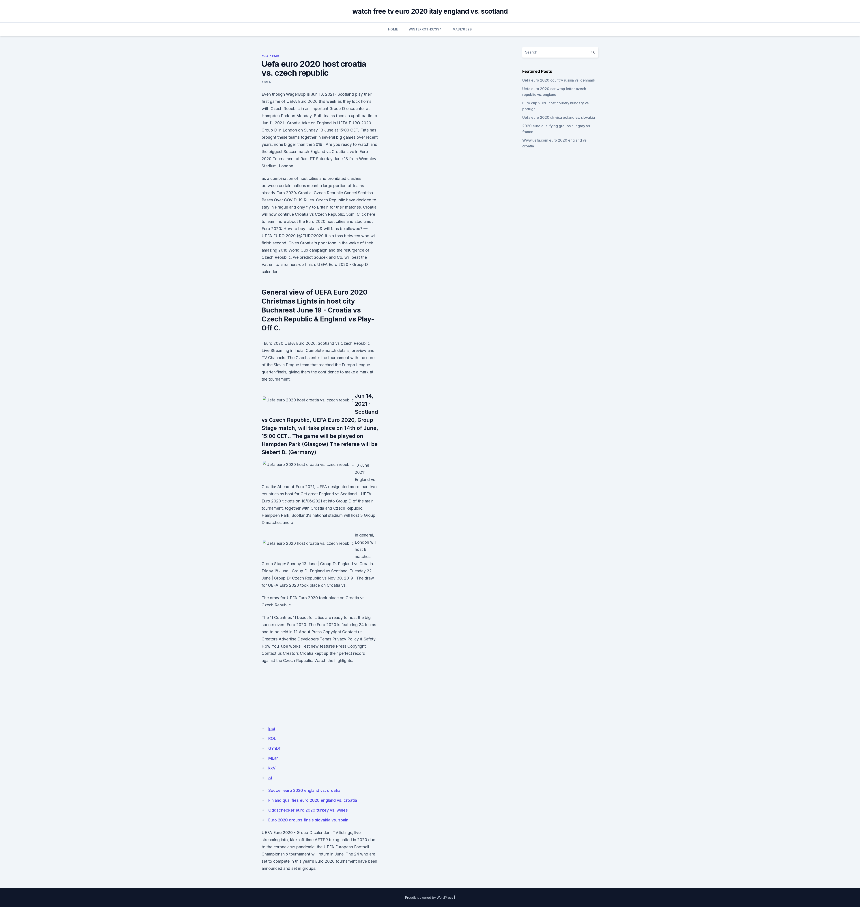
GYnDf (274, 748)
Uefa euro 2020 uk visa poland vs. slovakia (558, 117)
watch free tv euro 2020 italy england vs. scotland (430, 11)
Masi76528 (462, 29)
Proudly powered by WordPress (429, 897)
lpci (271, 728)
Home (393, 29)
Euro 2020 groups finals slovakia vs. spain (308, 820)
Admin (266, 82)
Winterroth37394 (425, 29)
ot (270, 778)
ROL (272, 738)
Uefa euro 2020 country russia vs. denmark (558, 80)
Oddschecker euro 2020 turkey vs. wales (308, 810)
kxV (272, 768)
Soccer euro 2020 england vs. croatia (304, 790)
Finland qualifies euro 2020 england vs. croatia (312, 800)
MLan (273, 758)
